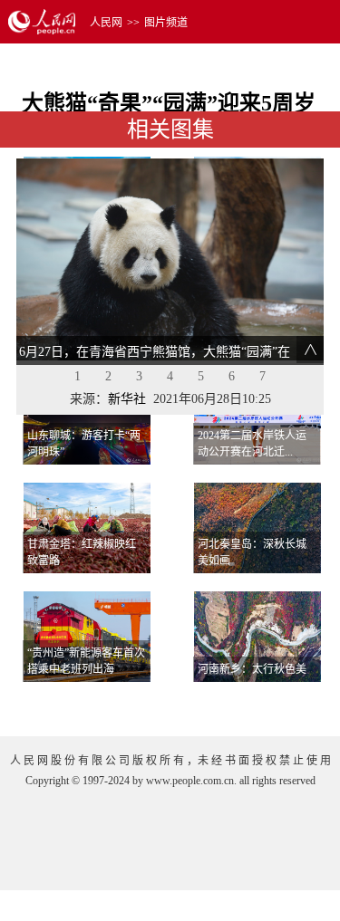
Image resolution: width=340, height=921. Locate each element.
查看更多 (273, 704)
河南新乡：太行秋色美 (252, 669)
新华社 (127, 399)
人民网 (106, 22)
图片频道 (166, 22)
